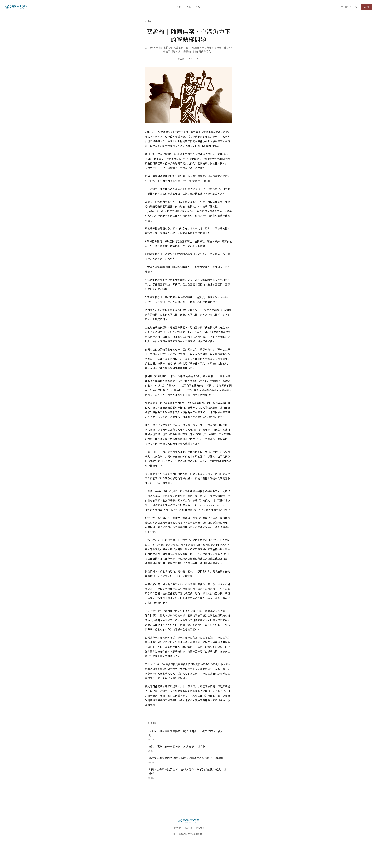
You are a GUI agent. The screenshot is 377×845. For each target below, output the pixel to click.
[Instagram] (351, 7)
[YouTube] (346, 7)
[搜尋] (356, 6)
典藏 (188, 6)
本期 (179, 6)
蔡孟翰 (181, 58)
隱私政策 (177, 827)
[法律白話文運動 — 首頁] (16, 7)
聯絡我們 (200, 827)
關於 (198, 6)
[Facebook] (342, 7)
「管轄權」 (213, 206)
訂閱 (366, 6)
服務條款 (188, 827)
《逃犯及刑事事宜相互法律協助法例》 (193, 154)
